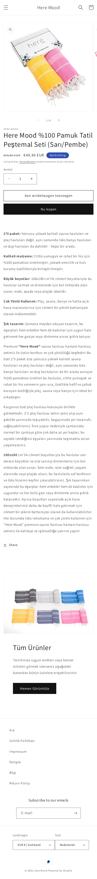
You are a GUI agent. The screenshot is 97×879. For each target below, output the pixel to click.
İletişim (15, 762)
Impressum (18, 751)
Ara (12, 730)
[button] (6, 7)
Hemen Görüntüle (34, 688)
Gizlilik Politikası (22, 741)
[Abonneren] (75, 813)
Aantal (8, 169)
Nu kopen (49, 209)
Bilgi (12, 773)
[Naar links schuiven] (38, 120)
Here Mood (40, 870)
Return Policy (19, 783)
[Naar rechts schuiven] (59, 120)
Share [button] (13, 545)
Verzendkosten (28, 161)
